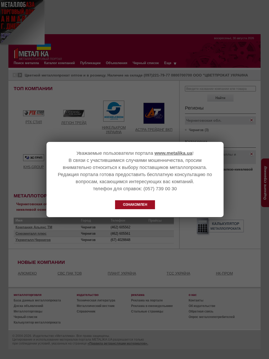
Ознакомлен (135, 205)
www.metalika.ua (173, 153)
